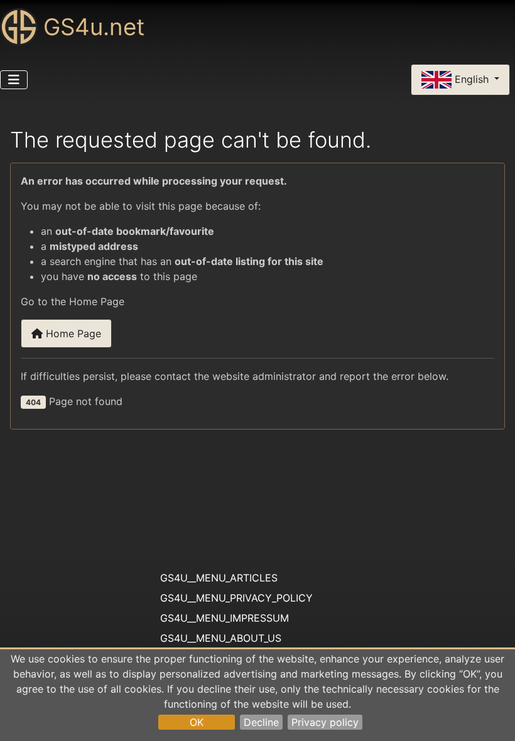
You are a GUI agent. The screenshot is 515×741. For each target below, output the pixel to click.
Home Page (72, 333)
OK (196, 722)
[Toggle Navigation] (14, 79)
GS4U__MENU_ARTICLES (219, 577)
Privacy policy (325, 722)
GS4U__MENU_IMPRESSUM (224, 618)
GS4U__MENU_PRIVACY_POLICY (236, 598)
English (472, 78)
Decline (261, 722)
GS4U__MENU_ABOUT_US (220, 638)
